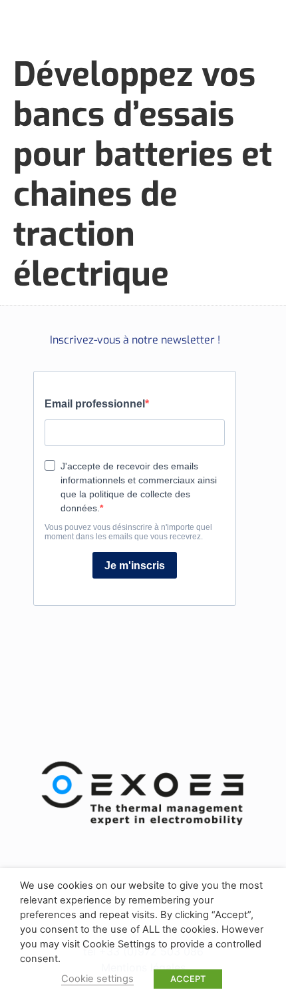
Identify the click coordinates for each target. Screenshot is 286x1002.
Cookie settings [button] (97, 979)
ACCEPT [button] (188, 978)
